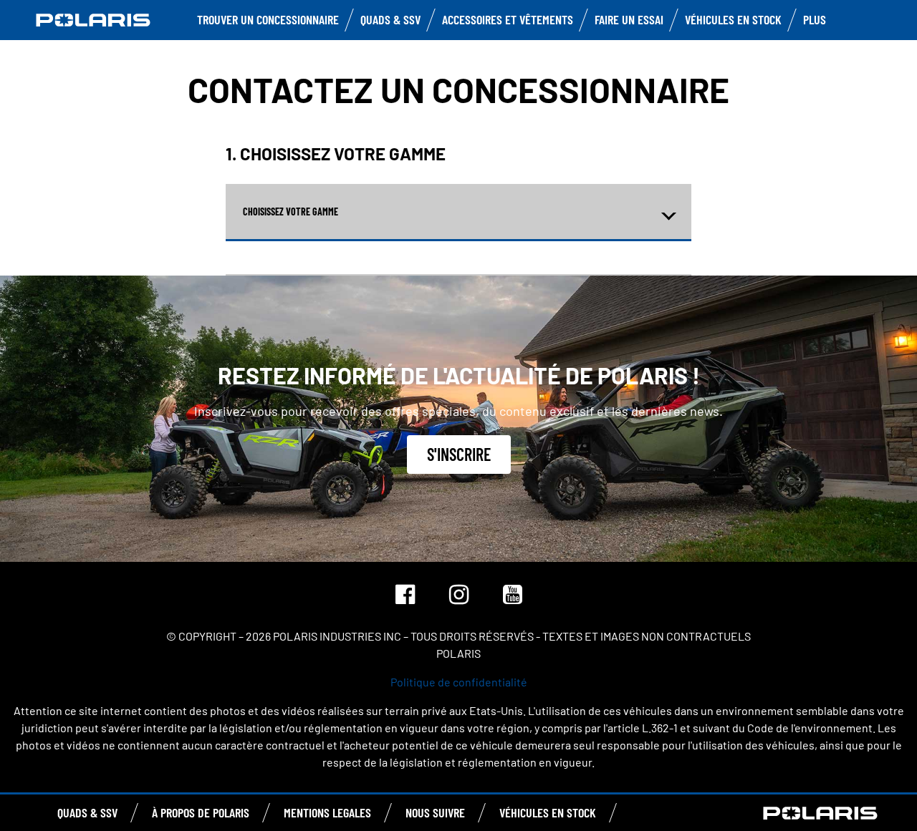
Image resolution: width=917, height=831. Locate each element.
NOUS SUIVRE (435, 812)
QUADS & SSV (87, 812)
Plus (814, 19)
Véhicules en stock (733, 19)
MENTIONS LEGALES (327, 812)
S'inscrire (459, 454)
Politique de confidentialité (458, 682)
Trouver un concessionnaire (268, 19)
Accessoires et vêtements (507, 19)
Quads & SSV (390, 19)
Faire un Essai (629, 19)
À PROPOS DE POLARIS (200, 812)
